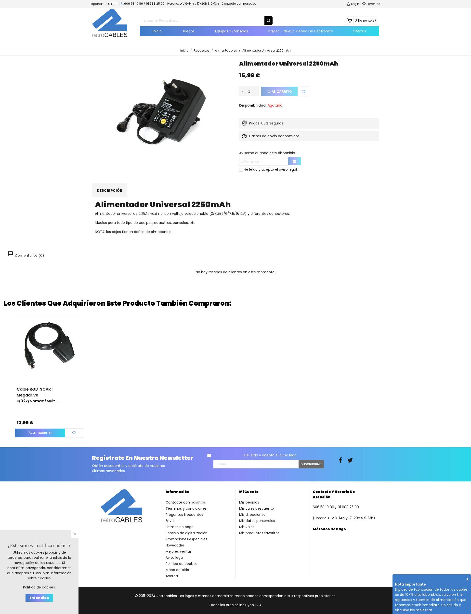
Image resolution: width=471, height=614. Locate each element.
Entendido (39, 597)
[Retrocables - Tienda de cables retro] (109, 23)
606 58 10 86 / (135, 3)
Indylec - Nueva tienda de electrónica (300, 31)
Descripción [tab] (109, 190)
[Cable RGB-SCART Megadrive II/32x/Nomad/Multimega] (49, 349)
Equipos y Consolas (231, 31)
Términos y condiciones (186, 508)
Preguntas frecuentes (184, 514)
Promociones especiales (186, 539)
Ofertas (359, 31)
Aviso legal (174, 557)
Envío (170, 520)
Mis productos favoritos (259, 533)
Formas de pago (180, 526)
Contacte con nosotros (239, 3)
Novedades (175, 545)
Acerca (172, 575)
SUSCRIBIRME (311, 464)
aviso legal (288, 169)
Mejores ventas (179, 551)
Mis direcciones (252, 514)
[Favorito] (304, 91)
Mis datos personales (257, 520)
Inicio (157, 31)
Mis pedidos (249, 502)
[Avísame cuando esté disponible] (294, 161)
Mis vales (246, 526)
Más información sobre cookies (49, 576)
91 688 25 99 (155, 3)
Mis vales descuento (256, 508)
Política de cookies (181, 563)
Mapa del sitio (177, 569)
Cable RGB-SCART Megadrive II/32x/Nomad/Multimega (37, 395)
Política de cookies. (39, 587)
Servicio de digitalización (187, 533)
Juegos (188, 31)
